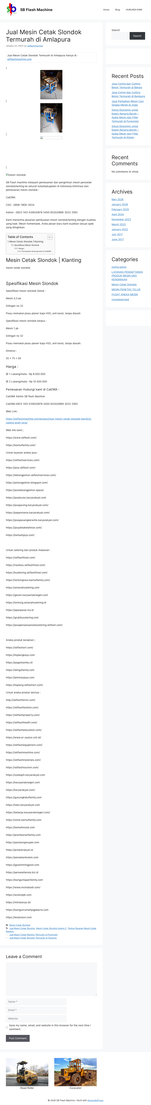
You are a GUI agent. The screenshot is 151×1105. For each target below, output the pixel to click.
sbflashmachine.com (19, 59)
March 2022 (119, 224)
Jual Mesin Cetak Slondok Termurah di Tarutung (33, 938)
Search (116, 30)
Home (106, 9)
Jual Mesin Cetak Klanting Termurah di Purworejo (33, 934)
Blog (117, 9)
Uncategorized (120, 299)
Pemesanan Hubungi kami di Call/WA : (37, 251)
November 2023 (121, 219)
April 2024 (118, 214)
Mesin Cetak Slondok (19, 925)
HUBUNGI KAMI (134, 9)
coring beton (119, 267)
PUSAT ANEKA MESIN (125, 294)
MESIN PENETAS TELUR (126, 289)
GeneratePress (95, 1100)
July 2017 (117, 234)
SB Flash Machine (36, 9)
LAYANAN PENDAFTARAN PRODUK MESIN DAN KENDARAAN (127, 276)
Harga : (21, 248)
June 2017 (118, 239)
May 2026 (118, 199)
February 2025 (120, 209)
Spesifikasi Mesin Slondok (26, 245)
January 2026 (120, 204)
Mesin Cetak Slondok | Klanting (26, 241)
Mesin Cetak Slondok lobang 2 (51, 928)
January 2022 (120, 229)
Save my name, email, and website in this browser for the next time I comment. (50, 1027)
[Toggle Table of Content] (48, 237)
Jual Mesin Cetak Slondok (22, 928)
